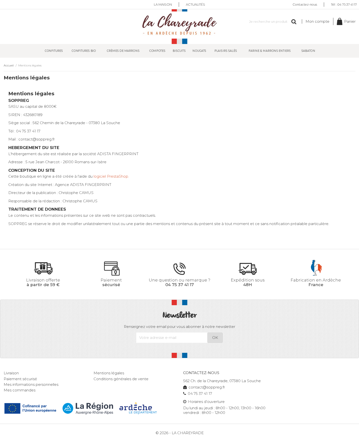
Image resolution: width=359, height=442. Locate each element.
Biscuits (179, 51)
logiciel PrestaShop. (111, 176)
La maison (163, 4)
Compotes (157, 51)
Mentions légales (109, 373)
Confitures (53, 51)
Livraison (11, 373)
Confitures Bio (84, 51)
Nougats (199, 51)
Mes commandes (19, 390)
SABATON (308, 51)
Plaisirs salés (225, 51)
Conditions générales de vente (121, 379)
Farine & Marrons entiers (270, 51)
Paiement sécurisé (20, 379)
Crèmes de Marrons (123, 51)
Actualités (195, 4)
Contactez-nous (305, 4)
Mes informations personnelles (31, 384)
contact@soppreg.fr (207, 387)
